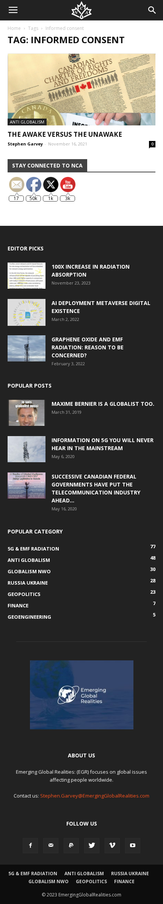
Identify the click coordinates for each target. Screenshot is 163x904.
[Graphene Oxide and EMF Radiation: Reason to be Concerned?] (26, 348)
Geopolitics (91, 881)
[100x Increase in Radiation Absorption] (26, 276)
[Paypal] (71, 845)
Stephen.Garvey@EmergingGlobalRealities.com (94, 795)
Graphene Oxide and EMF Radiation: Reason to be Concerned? (88, 347)
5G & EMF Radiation (32, 873)
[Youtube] (132, 845)
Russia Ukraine (130, 873)
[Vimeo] (112, 845)
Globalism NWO (48, 881)
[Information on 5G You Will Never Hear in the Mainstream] (26, 449)
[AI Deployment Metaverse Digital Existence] (26, 312)
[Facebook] (30, 845)
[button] (152, 10)
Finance (124, 881)
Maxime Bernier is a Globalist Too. (103, 403)
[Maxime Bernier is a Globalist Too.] (26, 413)
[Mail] (50, 845)
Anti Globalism (27, 122)
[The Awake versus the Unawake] (81, 89)
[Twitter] (91, 845)
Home (14, 28)
